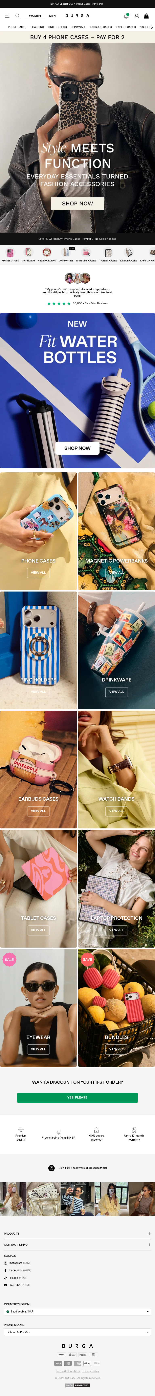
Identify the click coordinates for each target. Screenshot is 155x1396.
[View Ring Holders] (47, 252)
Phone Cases (17, 27)
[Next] (147, 27)
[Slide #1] (84, 225)
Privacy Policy (90, 1371)
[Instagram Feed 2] (111, 1199)
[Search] (18, 16)
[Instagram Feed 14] (43, 1199)
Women (35, 15)
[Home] (77, 16)
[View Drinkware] (66, 252)
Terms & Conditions (68, 1371)
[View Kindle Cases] (129, 252)
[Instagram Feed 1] (78, 1199)
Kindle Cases (128, 261)
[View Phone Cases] (10, 252)
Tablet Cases (126, 27)
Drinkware (78, 27)
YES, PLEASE (77, 1097)
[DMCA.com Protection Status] (77, 1386)
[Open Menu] (7, 16)
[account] (136, 16)
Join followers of (83, 1168)
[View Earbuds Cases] (86, 252)
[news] (126, 16)
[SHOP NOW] (77, 132)
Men (52, 15)
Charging (37, 27)
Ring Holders (57, 27)
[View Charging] (28, 252)
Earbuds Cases (101, 27)
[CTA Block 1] (77, 390)
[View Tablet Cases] (108, 252)
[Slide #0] (71, 225)
